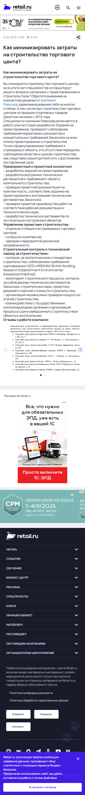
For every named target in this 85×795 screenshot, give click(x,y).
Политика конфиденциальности (31, 693)
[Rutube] (68, 751)
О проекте (18, 714)
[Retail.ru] (25, 7)
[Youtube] (58, 751)
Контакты (18, 726)
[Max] (28, 751)
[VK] (18, 751)
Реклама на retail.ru (17, 396)
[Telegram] (38, 751)
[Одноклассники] (48, 751)
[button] (42, 549)
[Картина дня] (57, 7)
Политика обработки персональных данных (38, 700)
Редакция (46, 714)
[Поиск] (68, 7)
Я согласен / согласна (42, 787)
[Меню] (79, 7)
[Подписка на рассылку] (8, 751)
